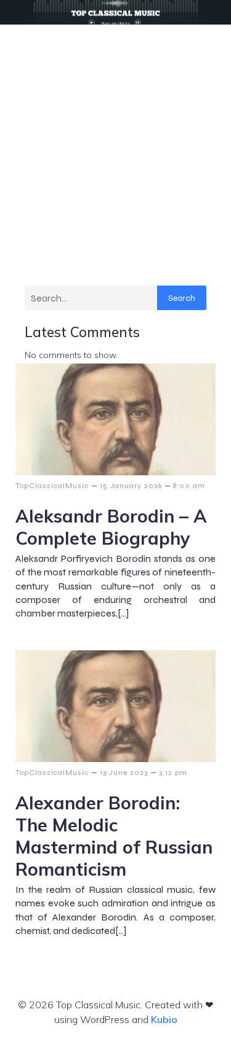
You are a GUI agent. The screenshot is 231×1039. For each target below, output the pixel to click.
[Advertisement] (115, 146)
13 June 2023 (124, 772)
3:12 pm (173, 772)
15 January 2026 (131, 485)
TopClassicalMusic (52, 485)
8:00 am (189, 485)
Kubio (164, 1019)
